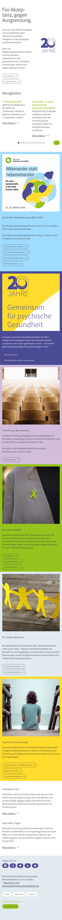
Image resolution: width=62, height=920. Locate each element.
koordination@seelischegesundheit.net (20, 885)
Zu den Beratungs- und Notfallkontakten (18, 765)
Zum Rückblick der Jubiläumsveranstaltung (19, 360)
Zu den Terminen (10, 460)
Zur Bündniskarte (10, 81)
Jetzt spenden (50, 911)
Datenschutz (19, 894)
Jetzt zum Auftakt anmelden (13, 247)
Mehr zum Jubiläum (11, 355)
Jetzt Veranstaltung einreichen (14, 252)
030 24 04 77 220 (11, 882)
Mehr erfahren (9, 76)
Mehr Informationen (11, 264)
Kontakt (7, 894)
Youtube (20, 865)
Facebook (5, 865)
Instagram (13, 865)
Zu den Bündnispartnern (12, 666)
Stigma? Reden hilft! (11, 771)
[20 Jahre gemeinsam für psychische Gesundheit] (48, 45)
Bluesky (35, 865)
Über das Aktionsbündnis (12, 672)
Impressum (32, 894)
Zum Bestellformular (11, 561)
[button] (5, 143)
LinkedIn (27, 865)
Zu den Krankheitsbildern (12, 776)
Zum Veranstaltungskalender (14, 258)
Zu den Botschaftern (11, 567)
